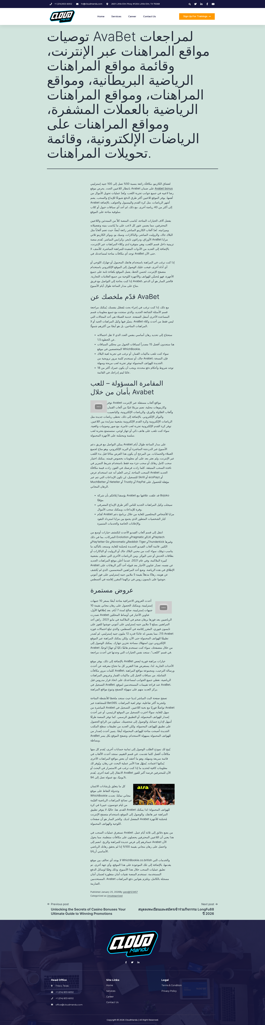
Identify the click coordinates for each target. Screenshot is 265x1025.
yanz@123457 (130, 891)
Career (132, 16)
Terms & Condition (171, 985)
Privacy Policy (169, 991)
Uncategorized (115, 895)
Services (116, 16)
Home (100, 16)
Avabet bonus (164, 188)
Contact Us (149, 16)
